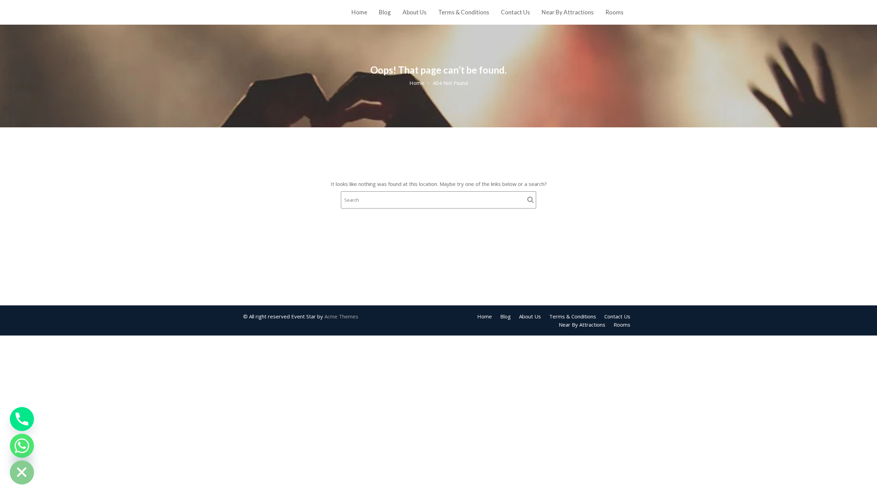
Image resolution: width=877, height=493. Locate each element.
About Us (415, 12)
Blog (385, 12)
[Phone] (22, 419)
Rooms (614, 12)
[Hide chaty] (22, 472)
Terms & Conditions (463, 12)
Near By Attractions (568, 12)
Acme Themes (341, 316)
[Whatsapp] (22, 446)
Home (359, 12)
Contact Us (515, 12)
